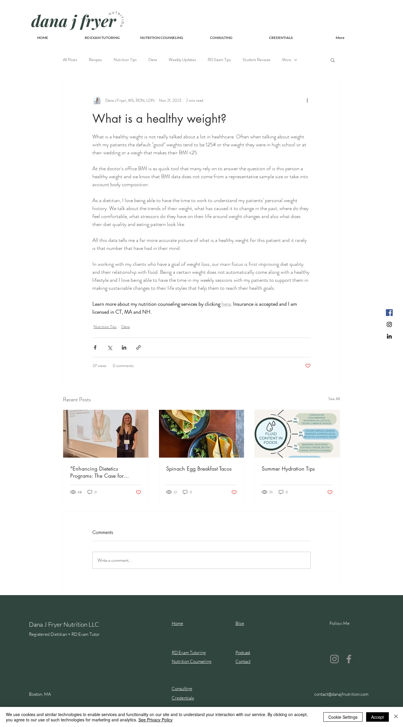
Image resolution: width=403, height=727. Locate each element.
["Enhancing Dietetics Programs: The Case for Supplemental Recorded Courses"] (105, 434)
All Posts (70, 60)
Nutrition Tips (125, 60)
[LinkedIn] (389, 336)
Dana (152, 60)
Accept (377, 717)
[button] (332, 60)
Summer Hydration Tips (288, 468)
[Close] (395, 717)
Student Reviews (256, 60)
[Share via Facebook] (95, 347)
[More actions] (307, 100)
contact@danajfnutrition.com (341, 694)
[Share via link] (138, 347)
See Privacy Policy (155, 720)
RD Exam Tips (219, 60)
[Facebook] (389, 312)
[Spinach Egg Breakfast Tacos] (201, 434)
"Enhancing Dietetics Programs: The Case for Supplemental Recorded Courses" (97, 472)
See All (334, 399)
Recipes (95, 60)
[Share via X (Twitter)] (109, 347)
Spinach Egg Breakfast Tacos (199, 468)
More (286, 60)
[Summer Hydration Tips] (297, 434)
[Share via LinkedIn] (124, 347)
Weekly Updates (182, 60)
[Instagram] (389, 324)
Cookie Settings (343, 717)
